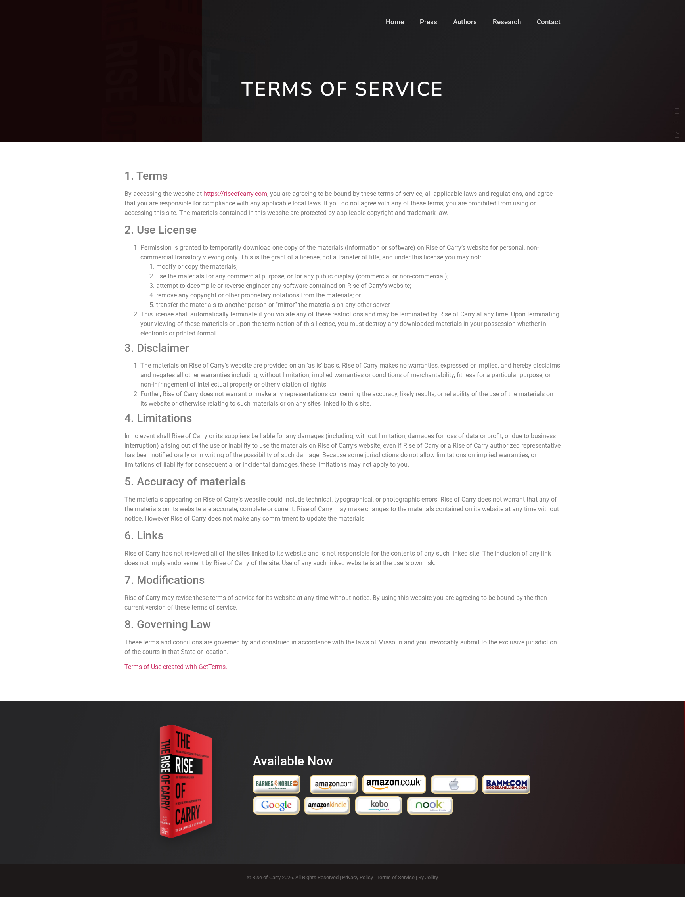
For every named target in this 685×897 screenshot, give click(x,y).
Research (507, 22)
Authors (465, 22)
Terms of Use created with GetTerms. (175, 667)
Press (428, 22)
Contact (549, 22)
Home (395, 22)
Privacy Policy (357, 877)
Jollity (431, 877)
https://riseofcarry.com (235, 193)
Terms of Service (396, 877)
